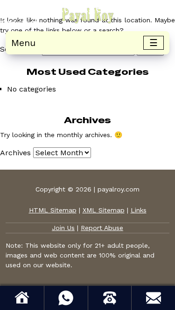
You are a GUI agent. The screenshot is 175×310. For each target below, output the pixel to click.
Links (139, 210)
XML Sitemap (104, 210)
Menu (23, 42)
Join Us (63, 227)
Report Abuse (102, 227)
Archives (15, 152)
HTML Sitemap (53, 210)
